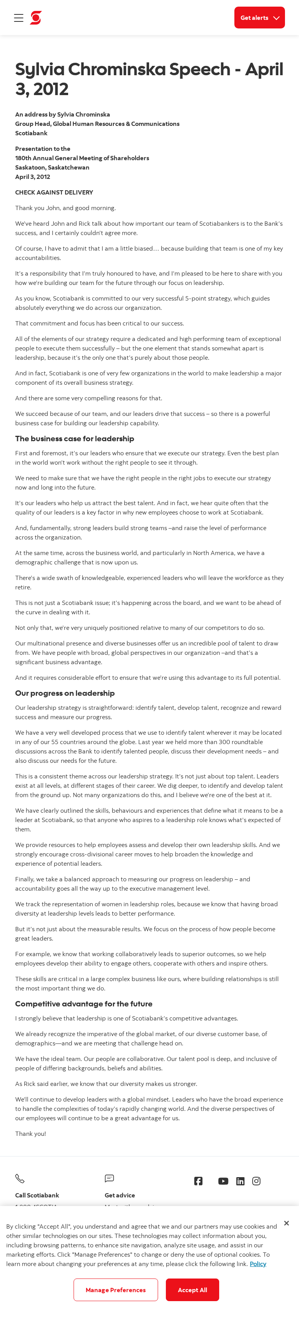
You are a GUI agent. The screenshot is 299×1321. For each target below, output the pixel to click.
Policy (258, 1264)
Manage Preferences (116, 1290)
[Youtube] (223, 1181)
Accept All (193, 1290)
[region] (149, 1263)
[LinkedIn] (240, 1181)
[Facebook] (198, 1181)
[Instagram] (256, 1181)
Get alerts (263, 17)
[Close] (286, 1223)
